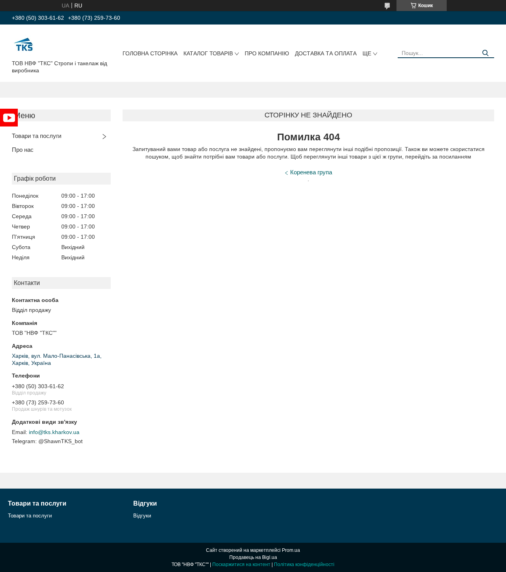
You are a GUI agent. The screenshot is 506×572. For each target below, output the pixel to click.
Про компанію (267, 53)
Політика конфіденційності (304, 564)
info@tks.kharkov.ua (54, 432)
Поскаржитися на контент (241, 564)
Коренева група (311, 172)
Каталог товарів (208, 53)
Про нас (23, 149)
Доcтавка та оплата (326, 53)
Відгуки (142, 516)
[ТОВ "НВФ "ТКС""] (24, 44)
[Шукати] (485, 53)
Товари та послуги (36, 135)
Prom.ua (291, 550)
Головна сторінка (150, 53)
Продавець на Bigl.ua (253, 557)
